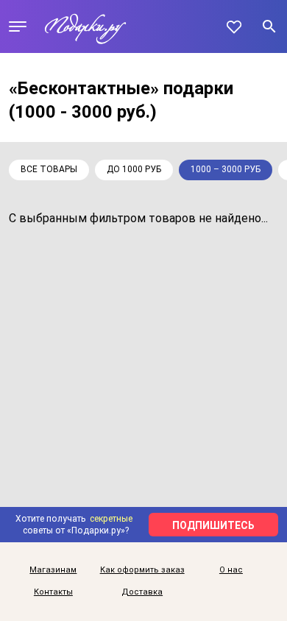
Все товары (49, 169)
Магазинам (53, 570)
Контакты (53, 592)
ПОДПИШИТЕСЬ (213, 525)
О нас (231, 570)
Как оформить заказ (142, 570)
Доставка (142, 592)
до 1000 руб (134, 169)
